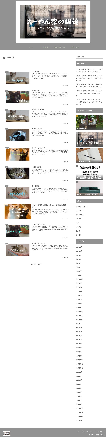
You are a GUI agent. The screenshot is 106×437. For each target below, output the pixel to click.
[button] (101, 56)
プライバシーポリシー (89, 432)
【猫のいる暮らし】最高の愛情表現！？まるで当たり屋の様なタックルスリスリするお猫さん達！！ (89, 78)
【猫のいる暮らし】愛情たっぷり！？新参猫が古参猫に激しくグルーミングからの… (89, 70)
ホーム (79, 432)
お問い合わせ (99, 432)
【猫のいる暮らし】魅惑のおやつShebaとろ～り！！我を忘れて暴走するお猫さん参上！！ (89, 93)
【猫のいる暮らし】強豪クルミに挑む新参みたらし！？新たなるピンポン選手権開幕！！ (89, 85)
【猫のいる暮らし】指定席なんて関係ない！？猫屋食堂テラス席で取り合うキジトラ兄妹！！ (89, 102)
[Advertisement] (36, 64)
